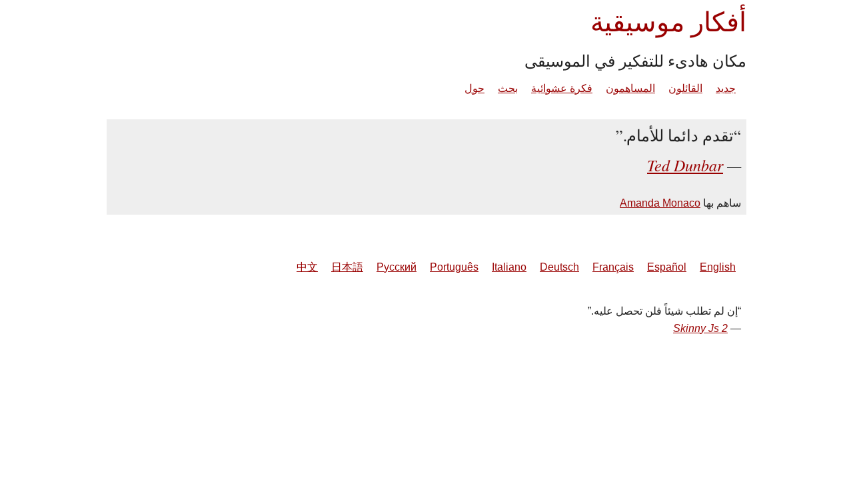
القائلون (685, 88)
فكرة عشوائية (561, 88)
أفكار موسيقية (668, 21)
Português (454, 267)
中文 (307, 267)
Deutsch (559, 267)
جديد (726, 88)
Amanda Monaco (660, 203)
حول (474, 88)
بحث (508, 88)
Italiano (509, 267)
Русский (397, 267)
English (718, 267)
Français (613, 267)
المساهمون (630, 88)
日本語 (347, 267)
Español (666, 267)
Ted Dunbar (685, 164)
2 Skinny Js (700, 328)
